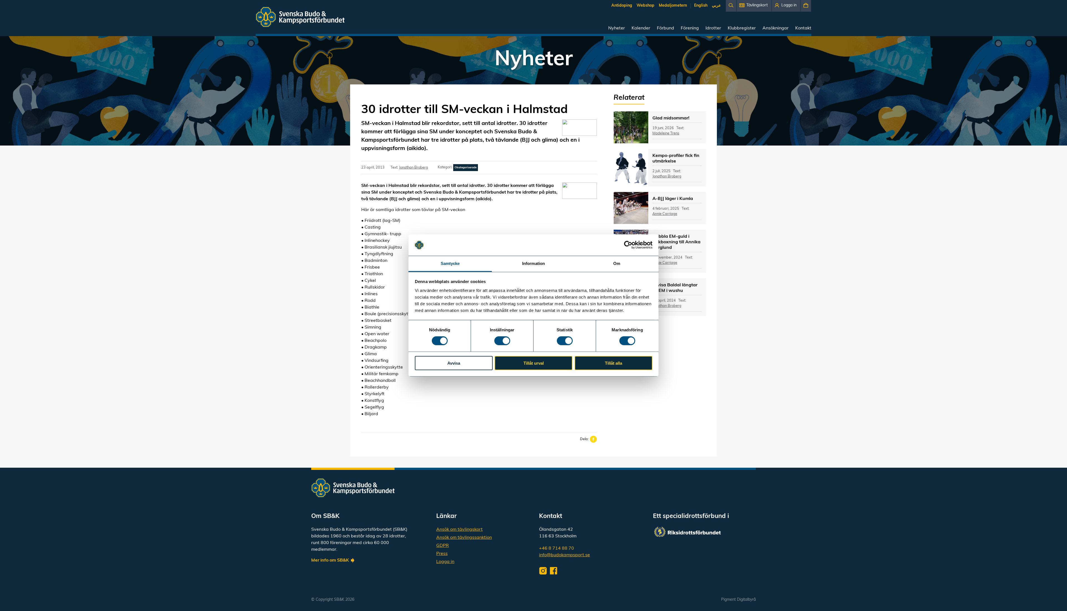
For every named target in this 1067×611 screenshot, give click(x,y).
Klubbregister (742, 28)
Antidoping (621, 6)
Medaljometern (673, 6)
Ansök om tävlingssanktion (464, 537)
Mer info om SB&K (330, 560)
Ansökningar (775, 28)
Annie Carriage (664, 214)
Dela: (584, 439)
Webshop (645, 6)
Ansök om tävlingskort (459, 529)
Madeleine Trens (665, 133)
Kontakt (803, 28)
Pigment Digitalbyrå (738, 600)
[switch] (502, 340)
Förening (690, 28)
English (700, 6)
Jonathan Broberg (413, 167)
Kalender (641, 28)
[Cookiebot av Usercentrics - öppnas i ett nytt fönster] (628, 245)
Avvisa (453, 362)
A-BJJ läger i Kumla (672, 199)
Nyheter (616, 28)
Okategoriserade (466, 167)
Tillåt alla (613, 362)
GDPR (442, 546)
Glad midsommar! (670, 118)
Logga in (445, 562)
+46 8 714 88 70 (556, 548)
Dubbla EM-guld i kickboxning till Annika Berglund (676, 242)
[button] (754, 6)
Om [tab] (616, 263)
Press (442, 554)
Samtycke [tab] (450, 263)
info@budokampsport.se (564, 555)
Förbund (665, 28)
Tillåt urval (533, 362)
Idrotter (713, 28)
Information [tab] (533, 263)
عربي (716, 6)
